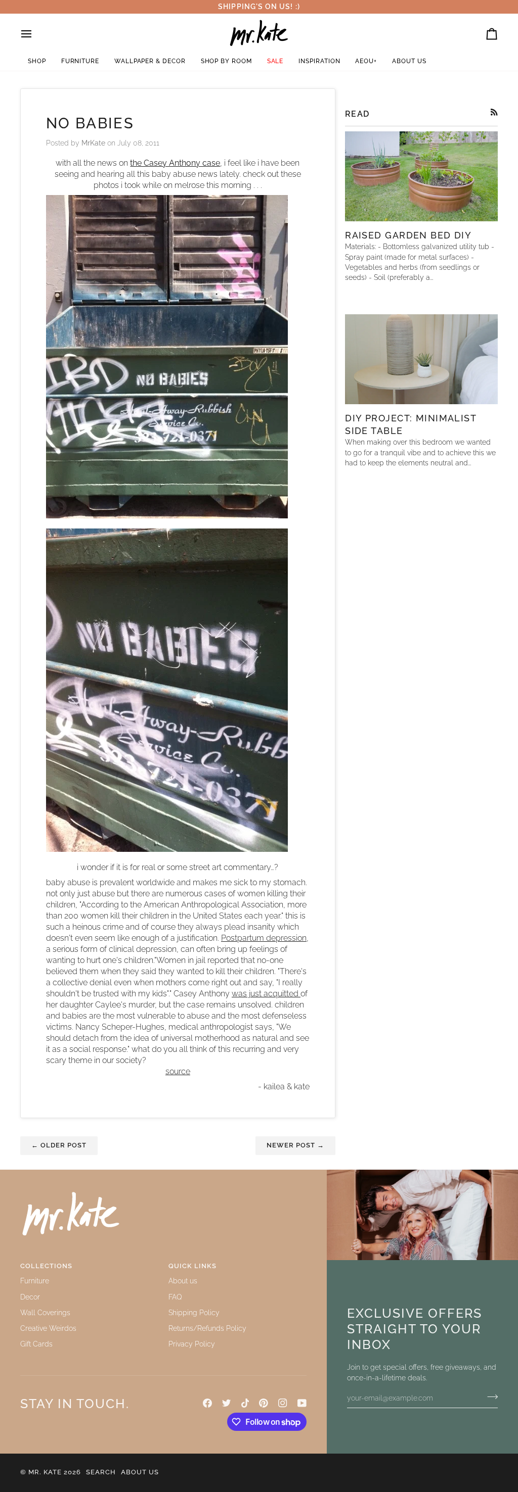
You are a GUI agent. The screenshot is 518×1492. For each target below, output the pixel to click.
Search (101, 1472)
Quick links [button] (192, 1266)
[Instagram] (282, 1403)
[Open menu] (35, 34)
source (177, 1071)
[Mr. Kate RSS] (494, 112)
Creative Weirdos (48, 1328)
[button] (37, 61)
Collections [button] (46, 1266)
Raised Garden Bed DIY (408, 235)
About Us (140, 1472)
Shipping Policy (194, 1313)
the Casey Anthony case (175, 163)
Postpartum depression (264, 938)
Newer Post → (295, 1145)
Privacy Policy (191, 1344)
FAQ (175, 1297)
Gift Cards (36, 1344)
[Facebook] (207, 1403)
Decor (30, 1297)
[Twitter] (226, 1403)
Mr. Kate (45, 1472)
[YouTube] (302, 1403)
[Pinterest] (263, 1403)
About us (182, 1281)
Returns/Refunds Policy (207, 1328)
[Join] (489, 1397)
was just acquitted (266, 993)
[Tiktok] (245, 1403)
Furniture (34, 1281)
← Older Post (59, 1145)
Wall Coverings (45, 1313)
